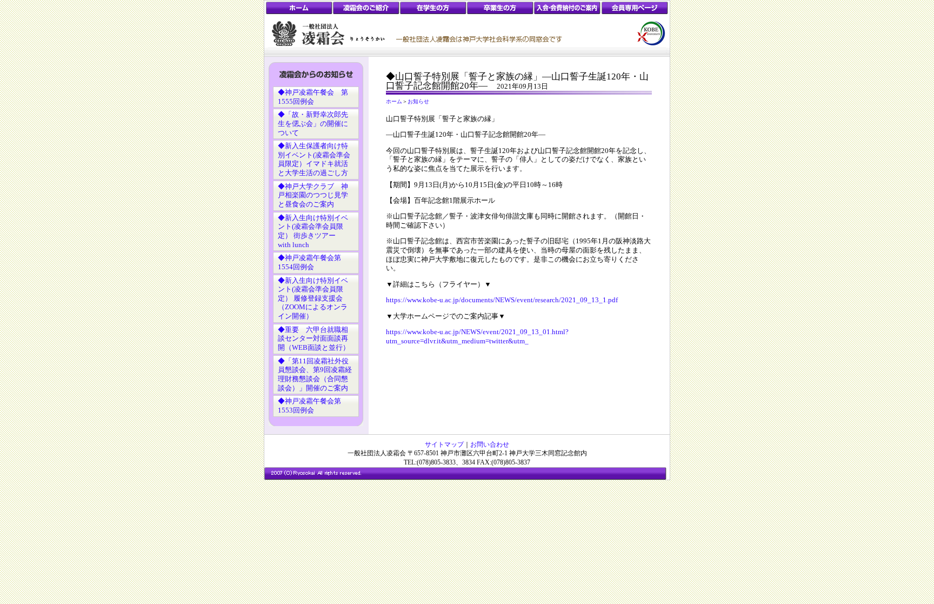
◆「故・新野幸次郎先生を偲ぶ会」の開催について (313, 123)
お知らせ (418, 101)
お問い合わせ (489, 444)
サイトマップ (444, 444)
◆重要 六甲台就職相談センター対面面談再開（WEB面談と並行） (314, 338)
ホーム (394, 101)
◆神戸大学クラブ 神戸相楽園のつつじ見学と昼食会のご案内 (313, 195)
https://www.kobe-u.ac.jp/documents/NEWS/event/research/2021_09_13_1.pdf (502, 300)
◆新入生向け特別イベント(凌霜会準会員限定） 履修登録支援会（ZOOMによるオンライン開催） (313, 299)
